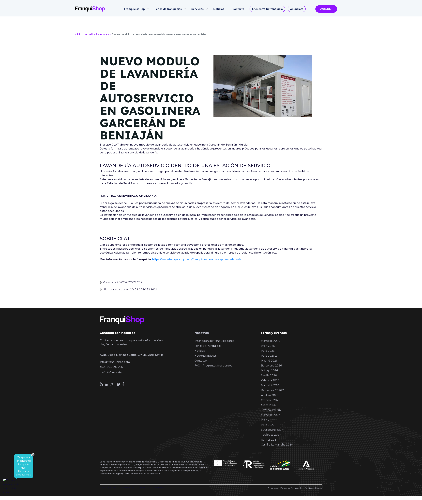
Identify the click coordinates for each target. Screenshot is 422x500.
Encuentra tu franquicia (267, 9)
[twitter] (118, 384)
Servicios (197, 9)
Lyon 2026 (268, 345)
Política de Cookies (313, 488)
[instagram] (111, 384)
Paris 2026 (267, 350)
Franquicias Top (134, 9)
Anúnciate (296, 9)
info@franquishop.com (115, 362)
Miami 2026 (268, 405)
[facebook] (123, 384)
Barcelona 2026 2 (272, 390)
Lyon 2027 (268, 419)
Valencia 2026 (270, 380)
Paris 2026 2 (269, 355)
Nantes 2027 (269, 439)
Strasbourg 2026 (272, 410)
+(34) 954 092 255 (111, 366)
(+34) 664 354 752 (111, 371)
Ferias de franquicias (168, 9)
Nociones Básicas (205, 355)
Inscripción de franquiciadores (214, 340)
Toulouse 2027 (271, 434)
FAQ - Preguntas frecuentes (213, 365)
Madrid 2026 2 (270, 385)
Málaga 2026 (269, 370)
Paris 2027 (268, 424)
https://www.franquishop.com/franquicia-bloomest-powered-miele (196, 259)
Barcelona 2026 (271, 365)
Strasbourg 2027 (272, 429)
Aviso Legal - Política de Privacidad (284, 488)
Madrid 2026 (269, 360)
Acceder (326, 8)
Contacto (238, 9)
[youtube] (101, 384)
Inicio (78, 34)
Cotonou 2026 (270, 400)
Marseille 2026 (270, 340)
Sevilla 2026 (269, 375)
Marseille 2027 (270, 415)
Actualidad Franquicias (98, 34)
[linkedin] (106, 384)
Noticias (218, 9)
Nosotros (202, 333)
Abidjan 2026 (269, 395)
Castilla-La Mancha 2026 (277, 444)
